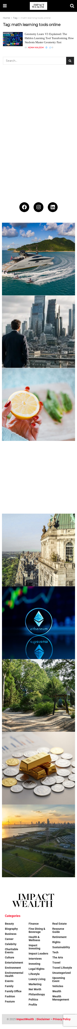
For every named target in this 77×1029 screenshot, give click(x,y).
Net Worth (35, 989)
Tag (15, 17)
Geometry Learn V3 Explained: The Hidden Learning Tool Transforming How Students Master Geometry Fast (49, 38)
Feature (10, 1001)
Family (9, 986)
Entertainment (14, 962)
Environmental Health (14, 974)
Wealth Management (60, 998)
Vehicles (57, 986)
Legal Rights (36, 968)
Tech (55, 952)
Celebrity (10, 944)
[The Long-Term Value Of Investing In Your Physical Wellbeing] (38, 404)
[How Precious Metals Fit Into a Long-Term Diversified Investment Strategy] (38, 768)
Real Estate (59, 923)
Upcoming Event (58, 979)
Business (10, 933)
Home (6, 17)
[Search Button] (72, 6)
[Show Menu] (5, 6)
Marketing (35, 984)
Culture (9, 957)
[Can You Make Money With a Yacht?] (38, 259)
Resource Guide (58, 930)
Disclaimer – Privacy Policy (53, 1019)
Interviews (35, 958)
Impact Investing (34, 947)
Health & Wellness (34, 938)
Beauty (9, 923)
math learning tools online (36, 17)
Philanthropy (37, 994)
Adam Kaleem (36, 47)
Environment (13, 967)
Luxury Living (37, 979)
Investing (34, 963)
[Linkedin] (53, 207)
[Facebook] (24, 207)
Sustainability (61, 947)
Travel (56, 962)
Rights (56, 942)
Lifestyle (34, 974)
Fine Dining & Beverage (37, 930)
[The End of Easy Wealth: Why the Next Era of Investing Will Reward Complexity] (38, 331)
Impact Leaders (38, 953)
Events (9, 981)
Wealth (56, 991)
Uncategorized (61, 972)
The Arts (57, 957)
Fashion (10, 996)
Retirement (59, 937)
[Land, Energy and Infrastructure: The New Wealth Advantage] (38, 841)
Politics (33, 999)
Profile (33, 1004)
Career (9, 939)
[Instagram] (38, 207)
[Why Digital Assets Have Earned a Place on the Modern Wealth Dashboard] (38, 622)
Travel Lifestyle (62, 967)
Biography (11, 928)
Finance (34, 923)
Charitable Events (11, 951)
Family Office (13, 991)
